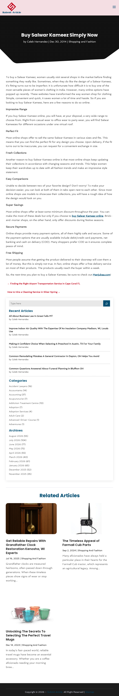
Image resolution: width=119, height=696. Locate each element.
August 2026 (16, 436)
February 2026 (17, 461)
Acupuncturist (16, 399)
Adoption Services (18, 411)
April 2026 (15, 453)
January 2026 (16, 465)
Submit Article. (55, 692)
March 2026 (15, 457)
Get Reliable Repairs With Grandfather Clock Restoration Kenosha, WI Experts (26, 547)
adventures (15, 424)
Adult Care (14, 415)
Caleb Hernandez (37, 41)
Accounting (15, 394)
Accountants (15, 390)
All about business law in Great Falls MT (31, 316)
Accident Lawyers (18, 386)
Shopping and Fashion (82, 41)
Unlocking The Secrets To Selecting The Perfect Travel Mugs (28, 635)
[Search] (106, 303)
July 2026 (14, 440)
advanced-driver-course (22, 420)
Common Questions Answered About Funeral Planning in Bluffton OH (46, 368)
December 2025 (17, 469)
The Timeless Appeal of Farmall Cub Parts (80, 543)
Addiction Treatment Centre (24, 403)
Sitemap (89, 692)
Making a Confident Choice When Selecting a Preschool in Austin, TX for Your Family (55, 343)
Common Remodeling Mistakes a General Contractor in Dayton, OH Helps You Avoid (54, 356)
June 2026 (15, 444)
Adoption (14, 407)
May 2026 (14, 448)
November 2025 (17, 474)
